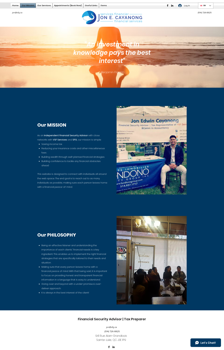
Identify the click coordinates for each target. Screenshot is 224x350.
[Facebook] (167, 5)
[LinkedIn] (172, 5)
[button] (91, 5)
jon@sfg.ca (17, 12)
